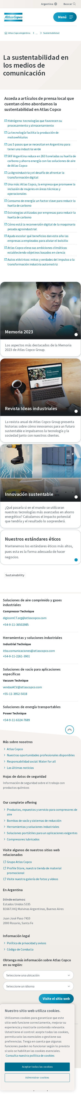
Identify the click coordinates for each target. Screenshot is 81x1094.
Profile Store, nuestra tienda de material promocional (34, 870)
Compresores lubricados (23, 839)
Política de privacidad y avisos (26, 943)
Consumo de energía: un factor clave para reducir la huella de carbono (41, 203)
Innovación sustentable (40, 473)
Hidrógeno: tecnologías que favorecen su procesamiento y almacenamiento (34, 123)
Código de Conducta (20, 949)
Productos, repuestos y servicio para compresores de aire (42, 812)
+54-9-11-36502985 (16, 625)
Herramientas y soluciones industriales (33, 827)
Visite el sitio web (56, 998)
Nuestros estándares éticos (40, 547)
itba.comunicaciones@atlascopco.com (29, 651)
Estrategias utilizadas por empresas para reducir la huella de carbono (41, 215)
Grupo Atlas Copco (19, 862)
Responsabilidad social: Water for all (31, 761)
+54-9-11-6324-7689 (16, 720)
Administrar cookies (37, 1077)
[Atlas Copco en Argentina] (35, 33)
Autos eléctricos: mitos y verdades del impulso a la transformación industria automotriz (41, 262)
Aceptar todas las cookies (37, 1066)
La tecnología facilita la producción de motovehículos (33, 135)
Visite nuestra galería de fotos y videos (32, 879)
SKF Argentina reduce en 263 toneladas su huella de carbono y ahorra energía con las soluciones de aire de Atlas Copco (41, 160)
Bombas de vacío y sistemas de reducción (34, 821)
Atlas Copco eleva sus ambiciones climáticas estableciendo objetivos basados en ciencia (37, 250)
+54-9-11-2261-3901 (16, 656)
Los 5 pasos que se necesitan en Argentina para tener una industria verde (38, 146)
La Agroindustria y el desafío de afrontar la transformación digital (35, 175)
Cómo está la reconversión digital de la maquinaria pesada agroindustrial (41, 226)
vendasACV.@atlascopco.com (22, 687)
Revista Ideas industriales (40, 387)
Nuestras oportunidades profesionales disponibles (41, 755)
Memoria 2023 (40, 310)
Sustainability (15, 575)
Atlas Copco (15, 749)
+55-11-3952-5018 (15, 694)
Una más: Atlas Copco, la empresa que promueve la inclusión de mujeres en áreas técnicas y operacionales (41, 189)
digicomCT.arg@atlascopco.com (24, 618)
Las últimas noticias (20, 768)
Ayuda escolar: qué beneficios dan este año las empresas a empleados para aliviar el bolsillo (37, 238)
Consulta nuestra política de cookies (30, 1055)
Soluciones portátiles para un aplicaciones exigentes (42, 833)
